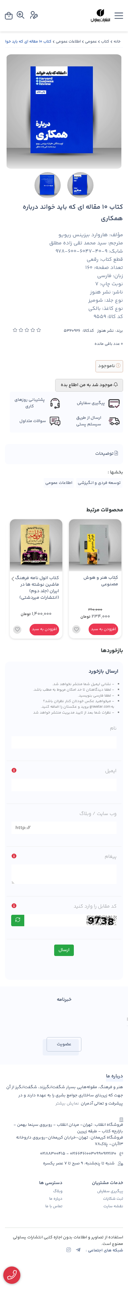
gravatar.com (100, 707)
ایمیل (111, 771)
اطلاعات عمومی (68, 42)
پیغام (111, 856)
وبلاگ (57, 1192)
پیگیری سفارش (110, 1192)
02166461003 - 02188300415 (67, 1154)
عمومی (91, 42)
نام (113, 728)
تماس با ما (53, 1207)
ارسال (64, 950)
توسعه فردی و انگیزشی (99, 483)
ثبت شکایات (113, 1199)
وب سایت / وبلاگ (98, 814)
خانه (117, 42)
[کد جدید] (17, 920)
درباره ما (55, 1199)
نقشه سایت (113, 1207)
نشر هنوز (105, 331)
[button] (12, 579)
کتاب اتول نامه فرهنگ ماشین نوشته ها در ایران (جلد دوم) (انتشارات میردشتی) (37, 588)
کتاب (105, 42)
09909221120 (105, 1154)
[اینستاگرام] (68, 1251)
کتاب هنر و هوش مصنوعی (100, 581)
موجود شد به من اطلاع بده (87, 385)
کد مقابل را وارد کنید (95, 906)
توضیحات (105, 453)
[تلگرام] (78, 1251)
